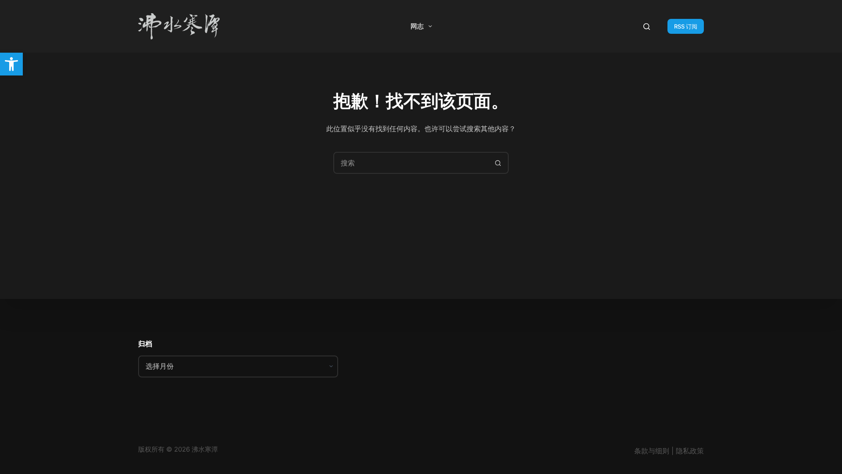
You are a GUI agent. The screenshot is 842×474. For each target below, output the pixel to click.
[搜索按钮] (498, 163)
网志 (417, 26)
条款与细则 (651, 450)
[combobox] (411, 163)
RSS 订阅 (685, 26)
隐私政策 (690, 450)
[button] (11, 64)
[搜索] (646, 26)
